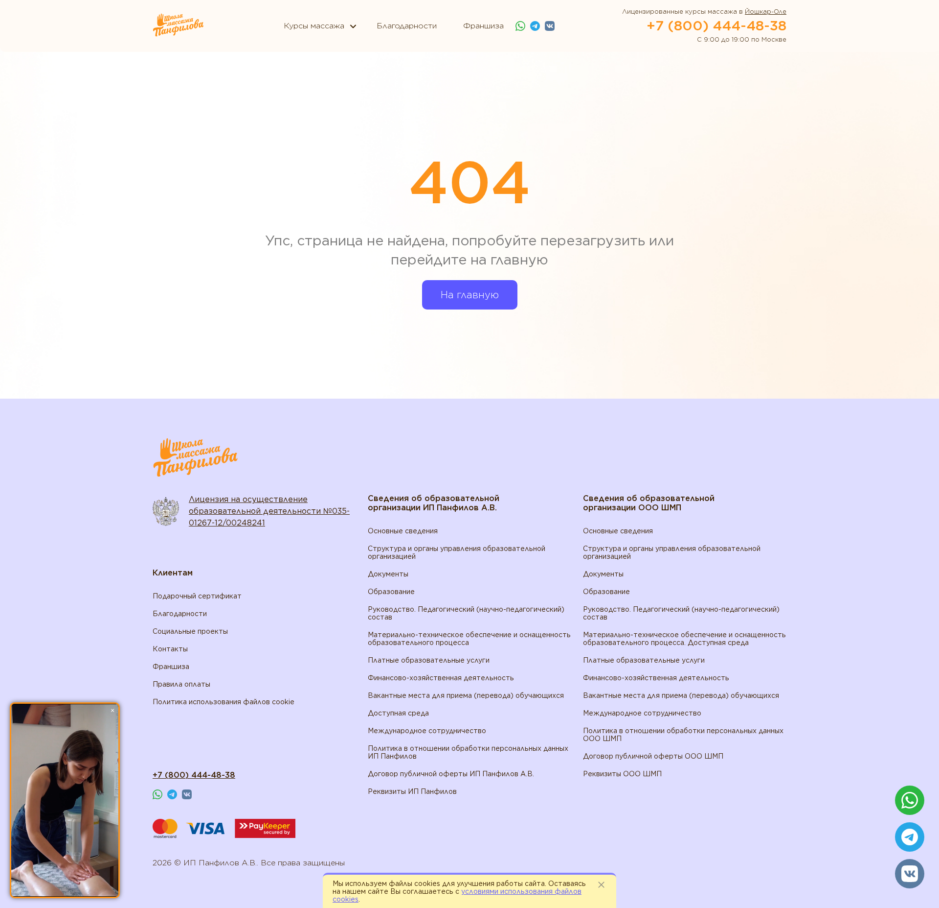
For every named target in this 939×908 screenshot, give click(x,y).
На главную (470, 295)
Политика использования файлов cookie (223, 702)
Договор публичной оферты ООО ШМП (653, 756)
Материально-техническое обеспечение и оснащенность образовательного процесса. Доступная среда (684, 638)
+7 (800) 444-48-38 (716, 25)
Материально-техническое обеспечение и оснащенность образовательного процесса (469, 638)
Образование (391, 592)
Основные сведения (403, 531)
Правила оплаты (181, 684)
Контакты (170, 649)
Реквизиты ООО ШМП (622, 774)
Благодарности (180, 614)
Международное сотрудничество (427, 731)
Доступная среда (398, 713)
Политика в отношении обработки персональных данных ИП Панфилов (468, 752)
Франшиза (171, 666)
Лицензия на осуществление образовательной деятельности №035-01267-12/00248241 (269, 511)
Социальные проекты (190, 631)
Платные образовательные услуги (429, 660)
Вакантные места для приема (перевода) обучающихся (466, 695)
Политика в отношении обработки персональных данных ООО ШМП (683, 734)
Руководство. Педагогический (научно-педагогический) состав (466, 613)
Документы (388, 574)
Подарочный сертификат (197, 596)
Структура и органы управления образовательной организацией (456, 552)
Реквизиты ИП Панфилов (412, 791)
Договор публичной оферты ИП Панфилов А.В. (451, 774)
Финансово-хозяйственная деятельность (441, 678)
